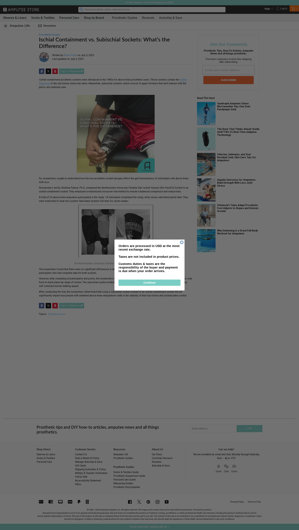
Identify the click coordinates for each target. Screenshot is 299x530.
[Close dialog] (181, 242)
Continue (149, 282)
